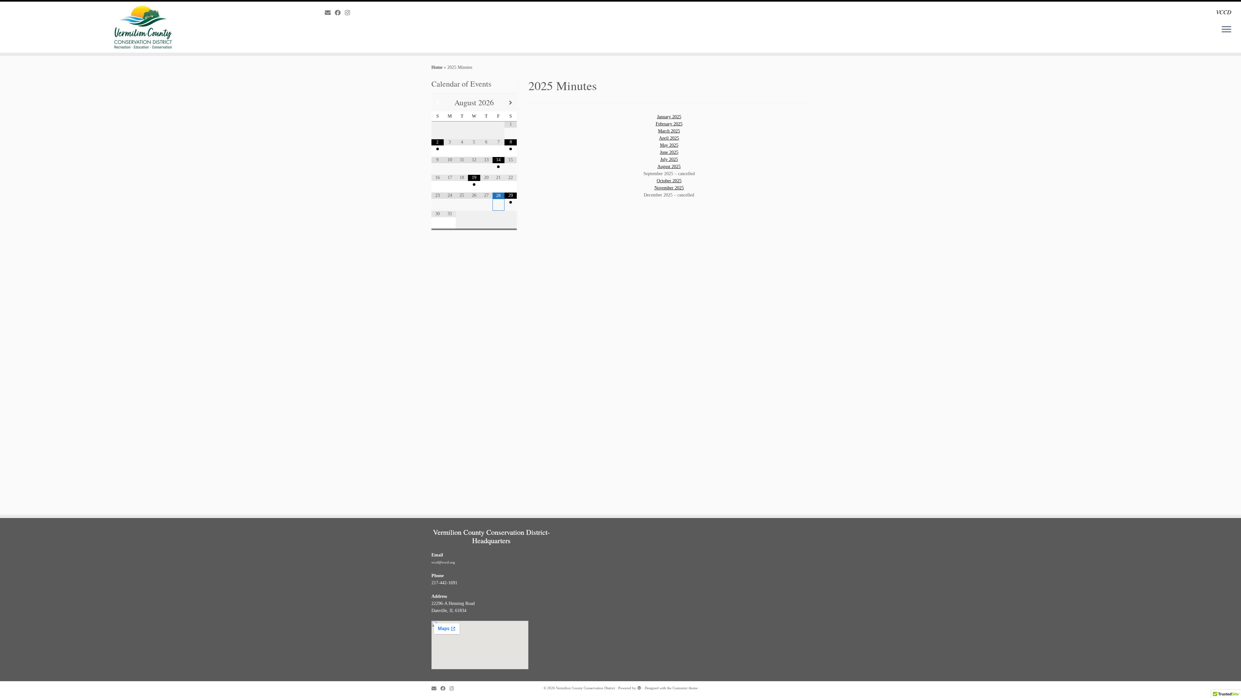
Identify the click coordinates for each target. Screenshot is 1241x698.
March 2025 (669, 131)
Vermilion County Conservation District (585, 688)
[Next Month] (510, 102)
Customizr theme (685, 688)
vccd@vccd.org (443, 562)
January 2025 (669, 116)
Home (436, 67)
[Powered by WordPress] (639, 687)
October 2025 (669, 180)
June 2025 (669, 152)
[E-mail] (330, 13)
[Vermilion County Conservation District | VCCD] (143, 27)
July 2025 (669, 159)
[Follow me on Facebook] (340, 13)
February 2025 (669, 124)
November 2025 (669, 187)
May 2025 (669, 145)
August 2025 (669, 166)
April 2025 (669, 138)
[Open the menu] (1226, 30)
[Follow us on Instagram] (349, 13)
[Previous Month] (437, 102)
